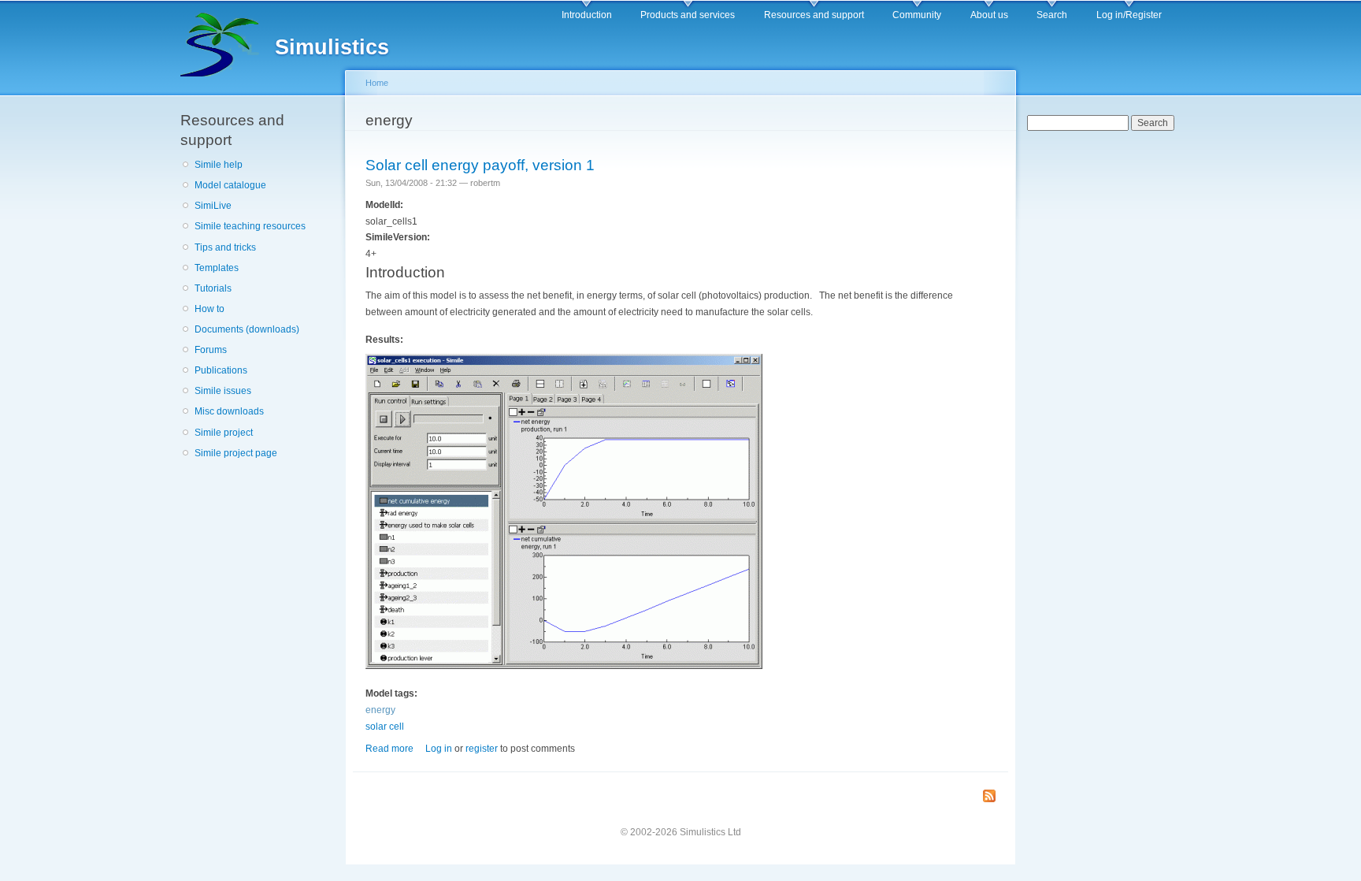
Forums (211, 349)
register (481, 748)
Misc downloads (229, 411)
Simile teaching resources (250, 226)
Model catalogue (230, 185)
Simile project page (236, 453)
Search (1052, 14)
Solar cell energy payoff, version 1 (480, 164)
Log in (438, 748)
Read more (389, 748)
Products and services (687, 14)
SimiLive (213, 205)
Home (376, 82)
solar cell (384, 726)
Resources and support (814, 14)
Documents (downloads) (247, 329)
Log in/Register (1129, 14)
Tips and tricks (225, 247)
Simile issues (223, 390)
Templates (217, 267)
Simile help (219, 164)
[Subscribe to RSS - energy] (989, 797)
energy (380, 710)
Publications (221, 370)
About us (989, 14)
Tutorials (213, 288)
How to (209, 308)
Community (916, 14)
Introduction (587, 14)
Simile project (224, 432)
